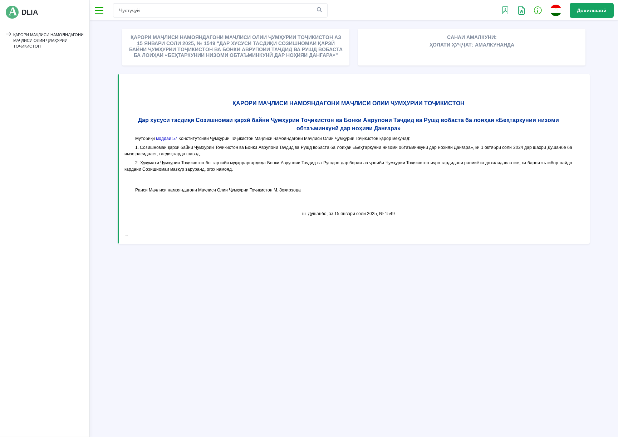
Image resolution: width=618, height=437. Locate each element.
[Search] (319, 9)
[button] (538, 10)
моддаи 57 (166, 138)
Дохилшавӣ (592, 10)
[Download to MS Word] (505, 10)
